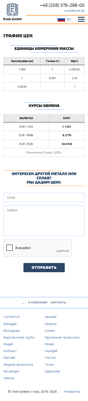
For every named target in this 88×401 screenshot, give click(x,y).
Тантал (50, 357)
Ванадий (9, 324)
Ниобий (50, 317)
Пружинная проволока (62, 337)
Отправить (44, 267)
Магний (9, 357)
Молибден (11, 371)
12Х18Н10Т (11, 317)
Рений (49, 344)
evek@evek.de (75, 11)
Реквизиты (72, 391)
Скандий (51, 351)
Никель (8, 378)
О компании (37, 302)
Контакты (58, 302)
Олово (50, 330)
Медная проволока (18, 364)
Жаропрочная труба (18, 337)
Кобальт (10, 351)
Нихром (50, 324)
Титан (49, 364)
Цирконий (52, 371)
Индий (8, 344)
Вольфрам (11, 330)
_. (23, 302)
